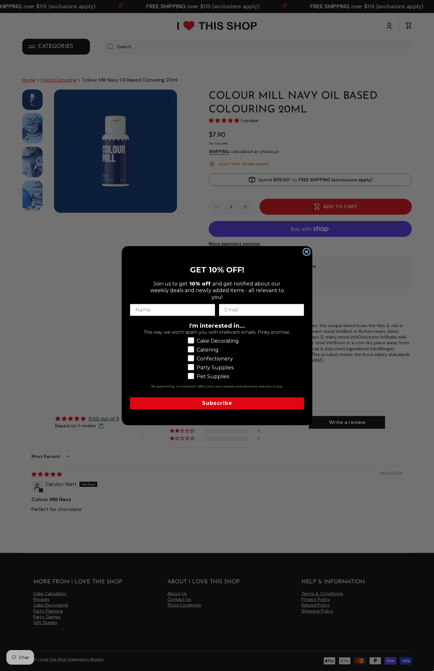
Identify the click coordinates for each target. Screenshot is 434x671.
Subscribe (217, 403)
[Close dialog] (306, 252)
